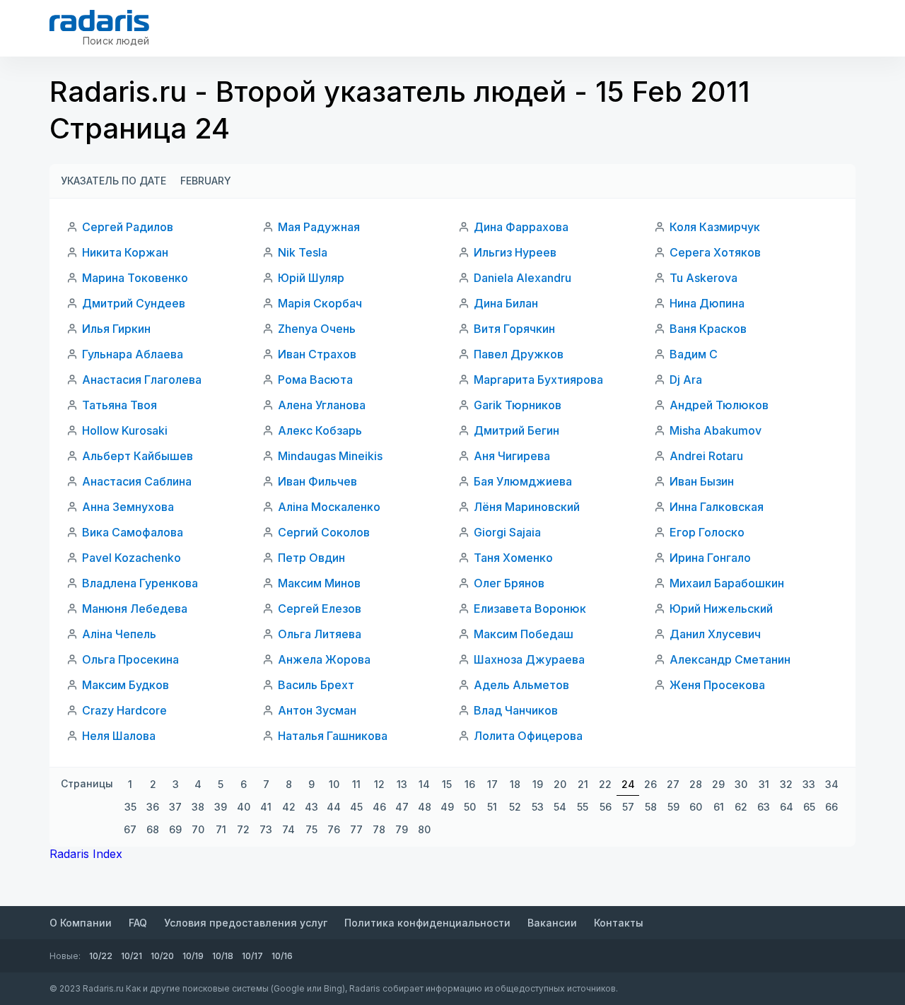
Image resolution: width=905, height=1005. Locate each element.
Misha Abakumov (715, 430)
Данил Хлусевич (715, 634)
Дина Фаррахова (521, 227)
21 (583, 784)
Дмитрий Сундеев (133, 303)
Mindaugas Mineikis (330, 456)
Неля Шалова (119, 736)
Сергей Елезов (319, 608)
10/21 (131, 956)
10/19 (193, 956)
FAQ (138, 923)
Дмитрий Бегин (516, 430)
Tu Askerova (703, 278)
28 (695, 784)
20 (560, 784)
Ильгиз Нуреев (515, 252)
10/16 (282, 956)
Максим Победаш (523, 634)
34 (832, 784)
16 (470, 784)
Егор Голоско (707, 532)
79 (401, 829)
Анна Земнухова (128, 507)
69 (175, 829)
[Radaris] (99, 20)
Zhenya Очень (317, 329)
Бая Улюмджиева (523, 481)
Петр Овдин (311, 558)
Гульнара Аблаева (132, 354)
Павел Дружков (519, 354)
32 (786, 784)
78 (379, 829)
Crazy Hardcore (124, 710)
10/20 (162, 956)
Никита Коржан (125, 252)
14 (424, 784)
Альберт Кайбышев (137, 456)
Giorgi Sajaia (507, 532)
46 (379, 807)
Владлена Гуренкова (140, 583)
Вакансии (552, 923)
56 (606, 807)
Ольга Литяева (319, 634)
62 (741, 807)
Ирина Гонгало (710, 558)
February (205, 181)
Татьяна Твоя (119, 405)
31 (764, 784)
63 (763, 807)
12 (379, 784)
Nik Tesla (302, 252)
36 (152, 807)
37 (175, 807)
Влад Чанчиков (516, 710)
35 (130, 807)
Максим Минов (319, 583)
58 (651, 807)
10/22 (100, 956)
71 (221, 829)
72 (243, 829)
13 (402, 784)
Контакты (618, 923)
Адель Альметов (521, 685)
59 (673, 807)
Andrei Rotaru (706, 456)
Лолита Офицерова (528, 736)
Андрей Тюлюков (719, 405)
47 (402, 807)
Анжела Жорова (324, 659)
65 (809, 807)
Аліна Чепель (119, 634)
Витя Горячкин (514, 329)
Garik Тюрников (517, 405)
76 (333, 829)
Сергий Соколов (324, 532)
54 (560, 807)
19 (537, 784)
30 (741, 784)
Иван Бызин (702, 481)
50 (470, 807)
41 (266, 807)
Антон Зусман (317, 710)
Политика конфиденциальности (427, 923)
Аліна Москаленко (329, 507)
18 (515, 784)
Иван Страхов (317, 354)
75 (311, 829)
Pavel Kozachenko (131, 558)
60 (695, 807)
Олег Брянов (509, 583)
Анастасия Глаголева (142, 379)
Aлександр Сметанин (730, 659)
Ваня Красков (708, 329)
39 (220, 807)
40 (243, 807)
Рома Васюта (315, 379)
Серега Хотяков (715, 252)
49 (447, 807)
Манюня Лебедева (134, 608)
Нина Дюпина (707, 303)
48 (424, 807)
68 (152, 829)
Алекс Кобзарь (320, 430)
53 (538, 807)
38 (198, 807)
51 (492, 807)
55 (582, 807)
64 (786, 807)
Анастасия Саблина (137, 481)
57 (628, 807)
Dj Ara (686, 379)
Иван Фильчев (317, 481)
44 (334, 807)
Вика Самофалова (132, 532)
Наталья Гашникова (332, 736)
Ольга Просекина (130, 659)
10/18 (222, 956)
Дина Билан (506, 303)
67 (130, 829)
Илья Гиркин (116, 329)
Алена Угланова (322, 405)
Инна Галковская (717, 507)
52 (515, 807)
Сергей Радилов (127, 227)
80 (424, 829)
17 (492, 784)
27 (673, 784)
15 (447, 784)
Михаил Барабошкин (727, 583)
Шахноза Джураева (529, 659)
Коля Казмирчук (715, 227)
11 (356, 784)
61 (718, 807)
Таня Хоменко (513, 558)
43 (311, 807)
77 (356, 829)
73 (265, 829)
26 (650, 784)
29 (718, 784)
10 (334, 784)
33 (808, 784)
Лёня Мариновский (527, 507)
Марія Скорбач (320, 303)
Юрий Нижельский (721, 608)
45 (356, 807)
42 (289, 807)
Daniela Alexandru (522, 278)
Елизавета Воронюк (530, 608)
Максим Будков (125, 685)
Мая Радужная (319, 227)
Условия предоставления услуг (245, 923)
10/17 (252, 956)
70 (198, 829)
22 (605, 784)
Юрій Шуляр (311, 278)
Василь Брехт (316, 685)
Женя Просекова (717, 685)
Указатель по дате (113, 181)
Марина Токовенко (135, 278)
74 (288, 829)
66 (831, 807)
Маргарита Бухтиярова (538, 379)
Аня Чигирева (512, 456)
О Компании (80, 923)
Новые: (65, 956)
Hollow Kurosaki (125, 430)
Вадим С (694, 354)
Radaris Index (85, 854)
